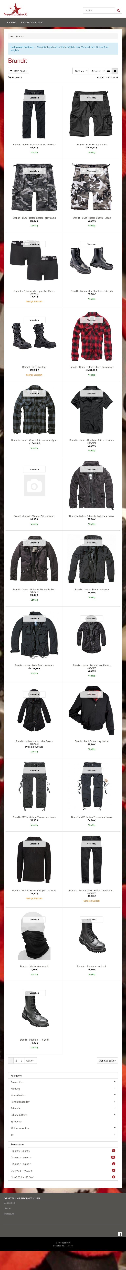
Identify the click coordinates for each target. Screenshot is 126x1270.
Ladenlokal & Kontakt (32, 22)
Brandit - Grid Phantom (34, 367)
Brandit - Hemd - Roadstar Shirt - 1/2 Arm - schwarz (91, 441)
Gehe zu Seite (107, 1060)
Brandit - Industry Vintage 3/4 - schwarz (34, 516)
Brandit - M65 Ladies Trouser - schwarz (91, 817)
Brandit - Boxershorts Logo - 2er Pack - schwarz (34, 292)
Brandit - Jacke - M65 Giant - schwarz (34, 665)
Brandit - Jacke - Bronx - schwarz (91, 589)
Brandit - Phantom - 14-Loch (34, 1039)
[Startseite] (11, 36)
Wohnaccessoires (20, 1128)
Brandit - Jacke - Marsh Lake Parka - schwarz (92, 666)
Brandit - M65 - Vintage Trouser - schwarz (34, 817)
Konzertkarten (18, 1095)
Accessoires (17, 1082)
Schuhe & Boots (19, 1115)
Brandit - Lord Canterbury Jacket (92, 741)
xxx (12, 1134)
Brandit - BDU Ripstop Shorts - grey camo (34, 217)
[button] (108, 71)
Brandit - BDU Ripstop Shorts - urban (92, 217)
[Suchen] (118, 10)
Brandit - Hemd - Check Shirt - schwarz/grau (34, 440)
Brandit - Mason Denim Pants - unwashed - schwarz (91, 892)
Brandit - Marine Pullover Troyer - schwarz (34, 890)
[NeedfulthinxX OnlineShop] (22, 9)
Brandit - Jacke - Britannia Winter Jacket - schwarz (34, 591)
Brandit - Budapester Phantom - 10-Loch (92, 291)
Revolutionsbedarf (20, 1101)
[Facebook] (120, 1233)
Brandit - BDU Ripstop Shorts (92, 144)
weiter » (30, 1060)
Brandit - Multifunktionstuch (34, 966)
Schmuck (15, 1108)
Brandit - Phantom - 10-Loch (91, 966)
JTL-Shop (68, 1245)
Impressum (9, 1213)
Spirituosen (16, 1121)
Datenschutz (9, 1202)
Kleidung (15, 1088)
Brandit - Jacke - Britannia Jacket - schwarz (91, 516)
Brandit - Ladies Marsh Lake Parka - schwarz (34, 742)
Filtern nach (19, 70)
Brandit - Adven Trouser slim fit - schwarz (34, 144)
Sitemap (7, 1208)
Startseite (11, 22)
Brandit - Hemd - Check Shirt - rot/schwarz (92, 367)
